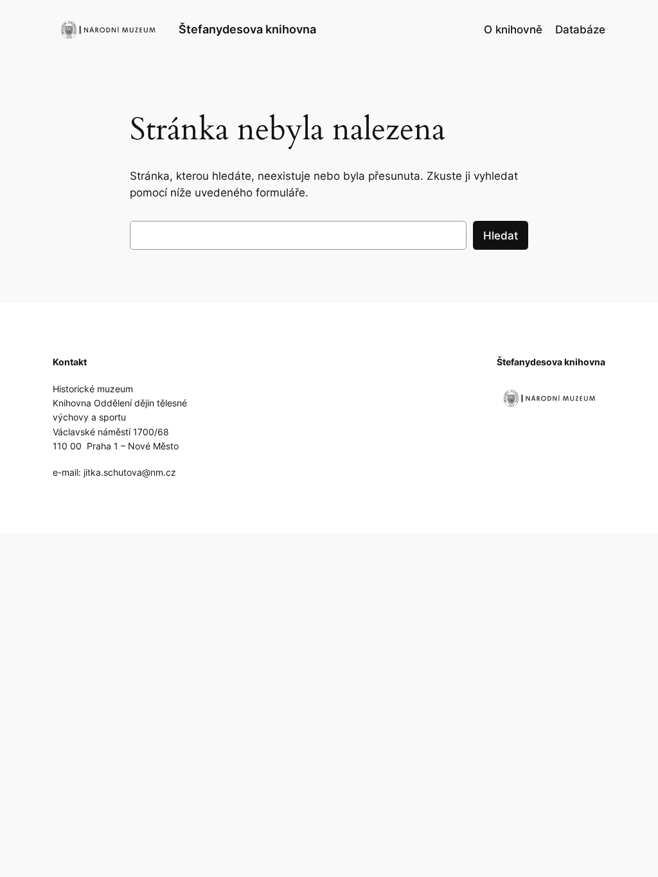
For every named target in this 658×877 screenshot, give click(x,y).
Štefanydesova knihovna (247, 29)
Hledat (500, 235)
